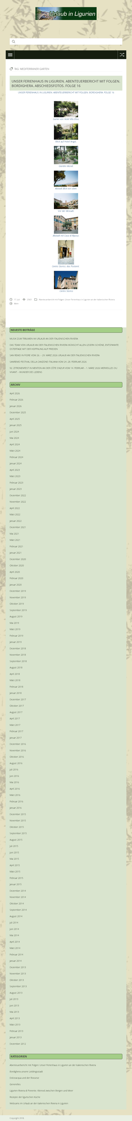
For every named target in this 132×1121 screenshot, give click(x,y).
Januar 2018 (16, 692)
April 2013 (15, 1018)
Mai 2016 (14, 782)
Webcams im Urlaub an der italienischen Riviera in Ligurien (39, 1103)
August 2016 (16, 763)
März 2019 (15, 629)
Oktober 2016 (17, 756)
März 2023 (15, 476)
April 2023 (15, 469)
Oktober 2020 (17, 565)
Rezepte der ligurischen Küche (25, 1097)
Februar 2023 (16, 482)
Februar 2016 (16, 801)
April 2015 (15, 865)
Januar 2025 (16, 425)
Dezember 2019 (18, 590)
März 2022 (15, 514)
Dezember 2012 (18, 1043)
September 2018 (18, 661)
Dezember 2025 (18, 412)
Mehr (16, 303)
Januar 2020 (16, 584)
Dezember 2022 (18, 495)
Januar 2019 (16, 641)
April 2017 (15, 718)
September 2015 (18, 833)
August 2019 (16, 616)
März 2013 (15, 1024)
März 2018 (15, 680)
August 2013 (16, 992)
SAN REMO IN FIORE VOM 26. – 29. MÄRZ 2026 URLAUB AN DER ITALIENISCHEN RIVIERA (54, 355)
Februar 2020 (16, 578)
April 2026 (15, 393)
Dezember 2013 (18, 967)
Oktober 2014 (17, 903)
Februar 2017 (16, 731)
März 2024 (15, 450)
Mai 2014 (14, 935)
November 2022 (18, 501)
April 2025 (15, 418)
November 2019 (18, 597)
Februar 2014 (16, 954)
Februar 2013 (16, 1031)
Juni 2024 (14, 431)
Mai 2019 (14, 622)
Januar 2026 (16, 406)
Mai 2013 (14, 1011)
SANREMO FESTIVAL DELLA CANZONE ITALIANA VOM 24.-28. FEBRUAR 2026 (48, 361)
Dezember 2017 (18, 699)
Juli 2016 (14, 769)
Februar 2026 (16, 399)
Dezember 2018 (18, 648)
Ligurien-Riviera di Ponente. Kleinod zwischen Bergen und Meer (41, 1090)
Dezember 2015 (18, 814)
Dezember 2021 (18, 527)
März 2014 (15, 948)
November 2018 (18, 654)
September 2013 (18, 986)
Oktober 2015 (17, 826)
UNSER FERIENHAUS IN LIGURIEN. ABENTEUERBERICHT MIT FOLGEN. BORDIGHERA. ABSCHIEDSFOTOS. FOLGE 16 (66, 83)
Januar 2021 (16, 552)
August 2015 (16, 839)
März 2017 (15, 724)
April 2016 (15, 788)
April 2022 (15, 508)
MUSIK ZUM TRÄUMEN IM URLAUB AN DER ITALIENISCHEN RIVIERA (44, 338)
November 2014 (18, 897)
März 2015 (15, 871)
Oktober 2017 (17, 705)
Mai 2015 (14, 858)
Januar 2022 (16, 520)
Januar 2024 (16, 463)
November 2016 (18, 750)
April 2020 (15, 571)
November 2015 (18, 820)
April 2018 (15, 673)
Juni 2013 (14, 1005)
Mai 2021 (14, 533)
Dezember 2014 (18, 890)
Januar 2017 (16, 737)
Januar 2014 (16, 960)
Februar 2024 (16, 457)
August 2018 (16, 667)
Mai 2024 (14, 437)
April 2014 (15, 941)
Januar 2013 (16, 1037)
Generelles (15, 1084)
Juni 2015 (14, 852)
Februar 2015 (16, 877)
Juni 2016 (14, 775)
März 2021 (15, 539)
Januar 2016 (16, 807)
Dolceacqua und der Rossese (24, 1077)
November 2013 (18, 973)
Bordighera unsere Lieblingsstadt (26, 1071)
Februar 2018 (16, 686)
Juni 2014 (14, 929)
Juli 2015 (14, 846)
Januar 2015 (16, 884)
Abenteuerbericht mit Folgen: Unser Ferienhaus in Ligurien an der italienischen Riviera (77, 299)
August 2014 (16, 916)
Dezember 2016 (18, 744)
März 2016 (15, 795)
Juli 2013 (14, 999)
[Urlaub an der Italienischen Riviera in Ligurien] (66, 13)
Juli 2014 (14, 922)
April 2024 (15, 444)
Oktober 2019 (17, 603)
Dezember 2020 (18, 559)
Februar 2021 (16, 546)
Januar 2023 (16, 488)
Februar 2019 (16, 635)
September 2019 (18, 610)
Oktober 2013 (17, 980)
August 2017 (16, 712)
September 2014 (18, 909)
